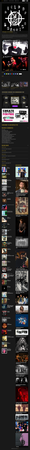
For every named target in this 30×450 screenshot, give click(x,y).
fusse (18, 448)
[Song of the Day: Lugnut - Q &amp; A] (24, 84)
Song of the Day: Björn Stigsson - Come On (6, 152)
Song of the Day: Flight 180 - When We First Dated (6, 138)
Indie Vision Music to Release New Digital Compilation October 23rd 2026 (9, 134)
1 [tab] (2, 121)
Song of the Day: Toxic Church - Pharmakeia (6, 132)
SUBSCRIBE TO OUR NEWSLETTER (10, 125)
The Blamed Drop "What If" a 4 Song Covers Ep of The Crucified (8, 136)
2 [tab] (3, 121)
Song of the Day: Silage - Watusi (5, 130)
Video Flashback (11, 32)
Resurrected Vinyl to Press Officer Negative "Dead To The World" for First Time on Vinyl (15, 88)
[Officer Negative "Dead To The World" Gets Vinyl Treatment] (6, 84)
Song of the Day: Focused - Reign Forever (6, 133)
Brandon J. (7, 32)
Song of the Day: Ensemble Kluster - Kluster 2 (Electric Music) (8, 142)
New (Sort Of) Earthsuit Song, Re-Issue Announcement (7, 131)
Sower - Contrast (3, 129)
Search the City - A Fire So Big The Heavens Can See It (7, 135)
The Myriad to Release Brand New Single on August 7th (7, 137)
